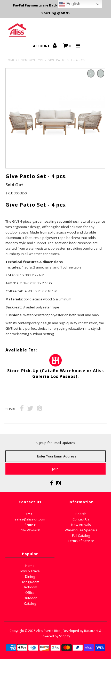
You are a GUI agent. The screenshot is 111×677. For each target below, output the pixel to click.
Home (10, 60)
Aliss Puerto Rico (48, 631)
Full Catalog (81, 535)
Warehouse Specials (81, 530)
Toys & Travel (30, 571)
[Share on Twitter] (30, 409)
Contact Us (81, 519)
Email (30, 513)
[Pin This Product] (39, 409)
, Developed (70, 631)
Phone (30, 524)
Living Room (30, 582)
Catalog (30, 603)
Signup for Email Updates (55, 442)
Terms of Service (81, 540)
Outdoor (30, 598)
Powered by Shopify (55, 636)
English (72, 4)
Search (80, 513)
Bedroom (30, 587)
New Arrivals (81, 524)
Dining (30, 576)
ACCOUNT (42, 46)
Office (30, 592)
